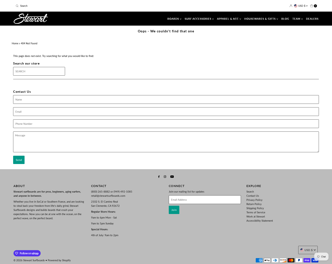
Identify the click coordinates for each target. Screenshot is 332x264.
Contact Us (252, 195)
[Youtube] (172, 176)
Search (250, 191)
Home (15, 43)
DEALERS (312, 18)
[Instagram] (165, 176)
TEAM (296, 18)
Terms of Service (255, 212)
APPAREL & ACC (228, 18)
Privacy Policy (254, 199)
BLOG (285, 18)
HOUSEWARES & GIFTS (260, 18)
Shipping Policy (255, 208)
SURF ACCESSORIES (198, 18)
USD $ (302, 5)
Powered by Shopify (59, 260)
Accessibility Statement (259, 220)
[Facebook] (159, 176)
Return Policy (254, 204)
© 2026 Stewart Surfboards (29, 260)
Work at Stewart (255, 216)
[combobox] (64, 5)
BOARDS (173, 18)
